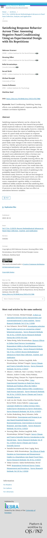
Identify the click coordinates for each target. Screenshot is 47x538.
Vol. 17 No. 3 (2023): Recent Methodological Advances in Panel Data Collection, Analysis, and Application (23, 15)
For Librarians (8, 492)
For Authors (7, 488)
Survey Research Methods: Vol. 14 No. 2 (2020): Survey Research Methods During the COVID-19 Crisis (25, 335)
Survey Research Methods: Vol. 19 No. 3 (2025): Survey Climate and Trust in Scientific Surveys (25, 394)
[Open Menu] (2, 6)
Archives (13, 12)
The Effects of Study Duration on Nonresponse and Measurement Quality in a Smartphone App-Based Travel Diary (26, 454)
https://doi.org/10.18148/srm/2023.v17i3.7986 (23, 99)
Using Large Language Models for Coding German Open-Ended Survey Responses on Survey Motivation (24, 406)
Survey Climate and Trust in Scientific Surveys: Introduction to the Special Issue (25, 437)
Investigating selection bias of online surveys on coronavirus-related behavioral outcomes (26, 329)
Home (4, 12)
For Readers (7, 485)
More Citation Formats (12, 299)
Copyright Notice (8, 272)
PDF (7, 198)
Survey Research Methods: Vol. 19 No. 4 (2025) (24, 411)
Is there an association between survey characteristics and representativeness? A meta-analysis (24, 318)
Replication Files (10, 207)
